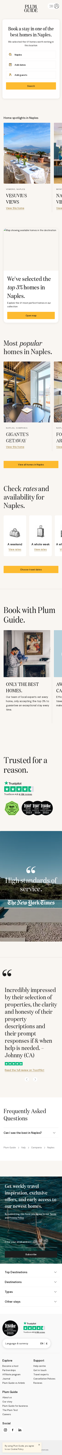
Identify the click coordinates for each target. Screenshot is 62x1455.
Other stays (12, 1301)
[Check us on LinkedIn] (20, 1430)
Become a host (10, 1366)
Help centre (39, 1366)
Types (9, 1292)
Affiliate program (11, 1374)
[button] (31, 6)
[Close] (39, 1444)
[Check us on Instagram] (5, 1430)
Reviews (37, 1382)
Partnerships (9, 1370)
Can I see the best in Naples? (23, 1133)
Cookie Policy (17, 1449)
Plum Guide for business (15, 1405)
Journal (6, 1378)
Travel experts (41, 1374)
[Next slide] (35, 1079)
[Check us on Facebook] (13, 1430)
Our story (7, 1401)
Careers (6, 1414)
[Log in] (54, 6)
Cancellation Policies (44, 1378)
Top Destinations (16, 1272)
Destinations (13, 1282)
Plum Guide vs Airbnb (13, 1382)
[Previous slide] (26, 1079)
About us (7, 1397)
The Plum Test (10, 1410)
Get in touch (39, 1370)
